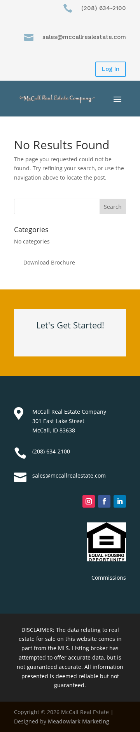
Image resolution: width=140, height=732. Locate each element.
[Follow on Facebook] (104, 501)
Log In (110, 68)
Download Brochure (49, 262)
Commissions (108, 577)
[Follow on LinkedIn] (120, 501)
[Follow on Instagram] (88, 501)
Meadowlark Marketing (78, 721)
